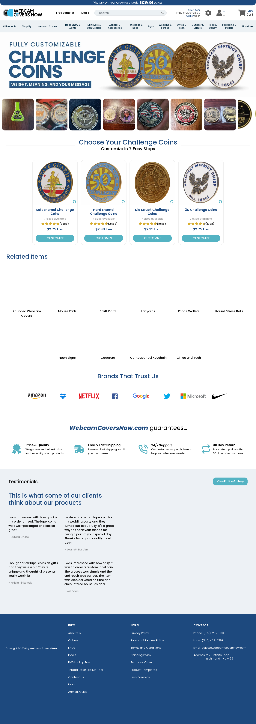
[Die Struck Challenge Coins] (152, 182)
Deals (85, 13)
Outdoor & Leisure (198, 26)
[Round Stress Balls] (229, 282)
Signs (151, 26)
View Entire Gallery (230, 481)
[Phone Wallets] (188, 282)
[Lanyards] (148, 282)
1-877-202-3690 (188, 13)
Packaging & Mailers (229, 26)
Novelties (247, 26)
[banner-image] (128, 34)
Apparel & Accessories (115, 26)
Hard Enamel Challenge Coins (103, 211)
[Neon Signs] (67, 333)
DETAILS (158, 2)
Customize (55, 238)
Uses (71, 684)
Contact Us (76, 677)
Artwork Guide (78, 692)
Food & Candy (213, 26)
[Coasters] (108, 333)
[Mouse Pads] (67, 282)
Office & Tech (181, 26)
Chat (197, 15)
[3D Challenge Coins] (201, 182)
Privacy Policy (140, 633)
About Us (74, 633)
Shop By (26, 26)
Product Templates (144, 670)
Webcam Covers (47, 26)
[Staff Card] (108, 282)
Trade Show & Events (72, 26)
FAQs (71, 648)
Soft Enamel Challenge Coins (55, 211)
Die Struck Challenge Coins (152, 211)
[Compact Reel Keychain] (148, 333)
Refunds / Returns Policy (147, 640)
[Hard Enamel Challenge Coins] (103, 182)
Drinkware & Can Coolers (94, 26)
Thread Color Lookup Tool (85, 670)
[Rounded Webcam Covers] (26, 282)
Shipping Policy (141, 655)
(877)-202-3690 (214, 633)
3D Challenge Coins (201, 209)
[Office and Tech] (188, 333)
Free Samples (65, 13)
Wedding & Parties (165, 26)
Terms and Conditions (146, 648)
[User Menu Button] (208, 12)
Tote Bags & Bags (135, 26)
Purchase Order (141, 662)
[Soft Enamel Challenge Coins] (55, 182)
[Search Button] (163, 13)
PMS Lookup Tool (79, 662)
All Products (9, 26)
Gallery (73, 640)
